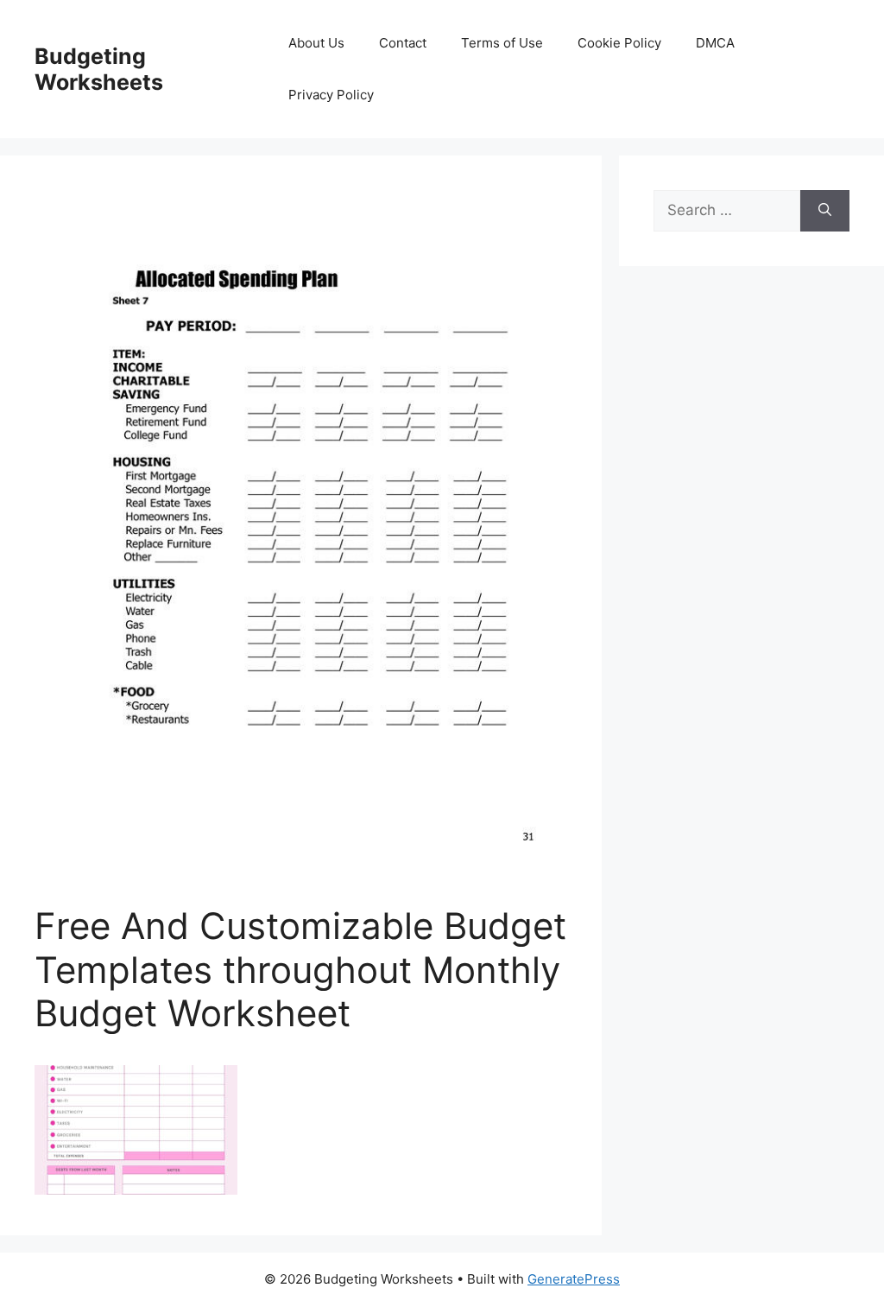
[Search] (824, 211)
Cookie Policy (619, 43)
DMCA (715, 43)
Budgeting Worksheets (99, 69)
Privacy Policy (331, 94)
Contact (402, 43)
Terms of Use (502, 43)
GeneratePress (573, 1279)
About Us (316, 43)
